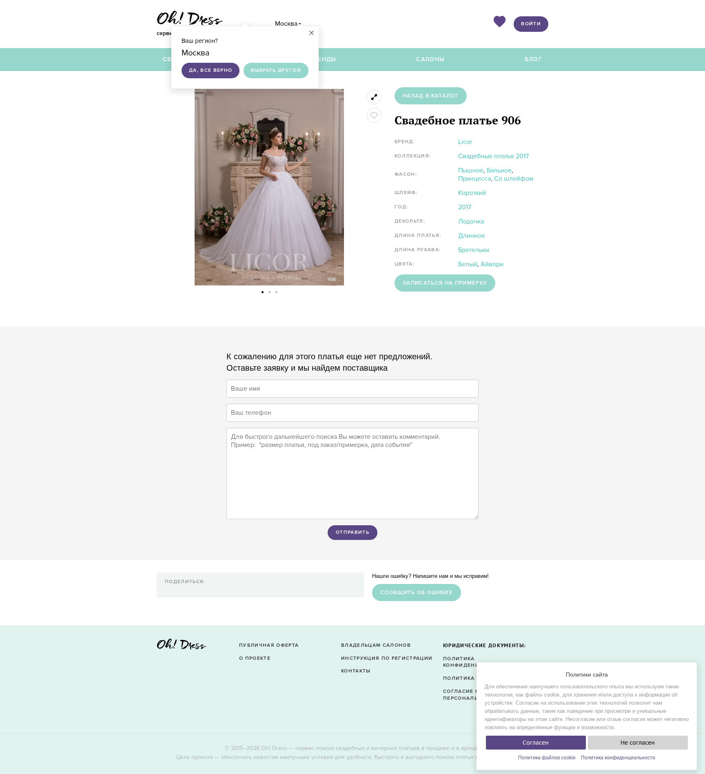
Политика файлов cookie (547, 758)
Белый (467, 264)
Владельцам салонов (376, 645)
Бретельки (473, 250)
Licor (465, 142)
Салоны (430, 59)
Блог (533, 59)
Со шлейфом (513, 179)
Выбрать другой (276, 70)
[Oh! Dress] (181, 647)
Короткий (472, 193)
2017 (464, 207)
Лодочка (471, 221)
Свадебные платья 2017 (493, 156)
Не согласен (638, 742)
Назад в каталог (431, 96)
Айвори (492, 264)
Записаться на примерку (445, 283)
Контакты (356, 671)
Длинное (471, 236)
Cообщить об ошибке (416, 592)
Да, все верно (210, 70)
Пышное (470, 170)
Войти (531, 24)
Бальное (499, 170)
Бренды (323, 59)
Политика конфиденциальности (618, 758)
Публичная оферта (269, 645)
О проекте (254, 658)
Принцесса (474, 179)
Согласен (536, 742)
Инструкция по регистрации (386, 658)
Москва (286, 24)
